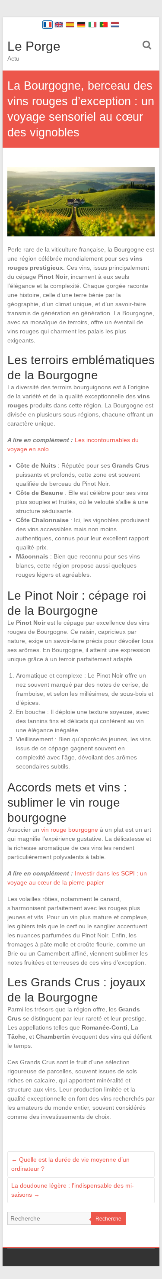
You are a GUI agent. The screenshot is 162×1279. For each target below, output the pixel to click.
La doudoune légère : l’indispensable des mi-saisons (72, 1190)
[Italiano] (92, 25)
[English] (58, 25)
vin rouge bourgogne (69, 829)
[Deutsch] (81, 25)
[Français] (47, 25)
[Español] (70, 25)
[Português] (103, 25)
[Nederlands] (115, 25)
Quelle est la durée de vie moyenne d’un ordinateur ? (70, 1164)
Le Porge (33, 46)
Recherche (108, 1219)
